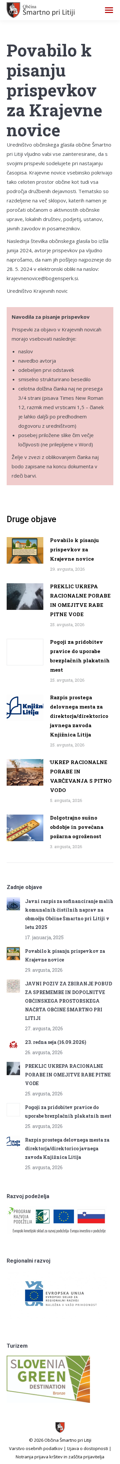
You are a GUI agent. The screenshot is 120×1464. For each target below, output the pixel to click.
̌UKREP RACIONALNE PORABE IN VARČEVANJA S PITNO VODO (81, 776)
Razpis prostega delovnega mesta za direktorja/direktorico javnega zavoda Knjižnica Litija (79, 716)
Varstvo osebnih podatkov (36, 1448)
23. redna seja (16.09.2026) (55, 1042)
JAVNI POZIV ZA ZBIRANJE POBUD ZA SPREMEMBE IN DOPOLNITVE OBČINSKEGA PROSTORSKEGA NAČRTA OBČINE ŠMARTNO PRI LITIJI (68, 1000)
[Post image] (25, 550)
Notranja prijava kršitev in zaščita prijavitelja (60, 1457)
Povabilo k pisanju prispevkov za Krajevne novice (74, 549)
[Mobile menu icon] (109, 10)
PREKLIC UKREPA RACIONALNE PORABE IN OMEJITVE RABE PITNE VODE (80, 600)
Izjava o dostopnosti (87, 1448)
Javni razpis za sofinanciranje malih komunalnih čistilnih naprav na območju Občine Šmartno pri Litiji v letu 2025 (69, 914)
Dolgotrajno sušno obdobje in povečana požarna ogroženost (76, 827)
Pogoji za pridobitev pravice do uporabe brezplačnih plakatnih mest (80, 655)
